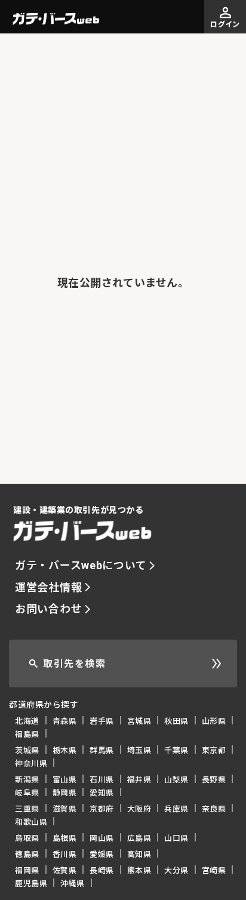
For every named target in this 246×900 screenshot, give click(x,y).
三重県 (27, 808)
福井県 (139, 779)
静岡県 (65, 792)
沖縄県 (72, 883)
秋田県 (176, 720)
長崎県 (102, 870)
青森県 (65, 720)
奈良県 (214, 808)
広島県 (139, 837)
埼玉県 (139, 750)
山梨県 (176, 779)
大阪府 (139, 808)
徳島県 (27, 854)
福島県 (27, 734)
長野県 (214, 779)
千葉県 (176, 750)
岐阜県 (27, 792)
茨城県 (27, 750)
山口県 (176, 837)
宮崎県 (214, 870)
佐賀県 (65, 870)
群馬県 (102, 750)
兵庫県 (176, 808)
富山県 (65, 779)
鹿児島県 (31, 883)
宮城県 (139, 720)
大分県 (176, 870)
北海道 (27, 720)
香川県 (65, 854)
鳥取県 (27, 837)
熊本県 (139, 870)
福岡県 (27, 870)
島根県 (65, 837)
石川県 (102, 779)
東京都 (214, 750)
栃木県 (65, 750)
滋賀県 (65, 808)
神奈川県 (31, 763)
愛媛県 (102, 854)
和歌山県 (31, 821)
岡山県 (102, 837)
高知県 (139, 854)
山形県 (214, 720)
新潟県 (27, 779)
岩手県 (102, 720)
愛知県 (102, 792)
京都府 (102, 808)
